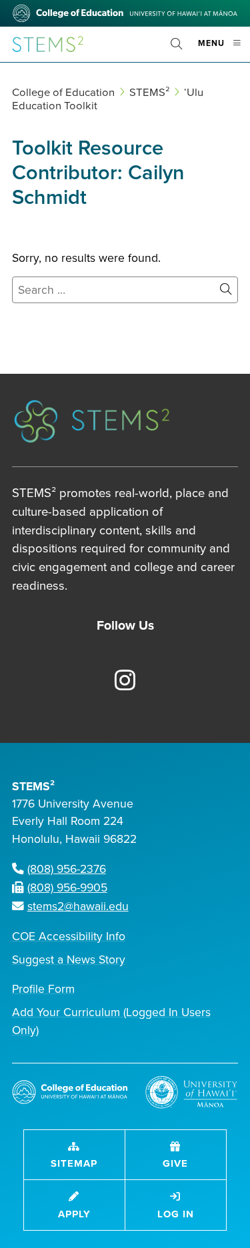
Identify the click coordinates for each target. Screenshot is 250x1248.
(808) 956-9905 (67, 888)
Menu (224, 49)
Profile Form (43, 989)
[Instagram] (117, 682)
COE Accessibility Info (68, 936)
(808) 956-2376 (66, 869)
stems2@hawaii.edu (78, 907)
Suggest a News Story (68, 960)
